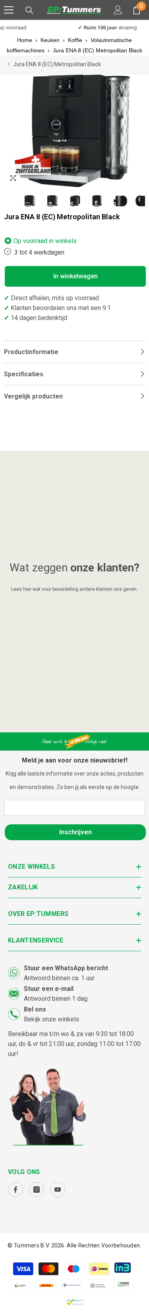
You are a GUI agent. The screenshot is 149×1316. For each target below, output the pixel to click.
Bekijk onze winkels (51, 1019)
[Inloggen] (118, 10)
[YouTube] (57, 1189)
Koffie (75, 40)
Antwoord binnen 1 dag (55, 998)
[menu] (9, 10)
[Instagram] (36, 1189)
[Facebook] (15, 1189)
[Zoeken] (29, 10)
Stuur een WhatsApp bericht (66, 968)
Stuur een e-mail (49, 988)
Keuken (50, 40)
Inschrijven (75, 832)
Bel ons (35, 1009)
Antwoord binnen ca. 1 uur (59, 978)
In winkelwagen (75, 276)
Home (24, 40)
